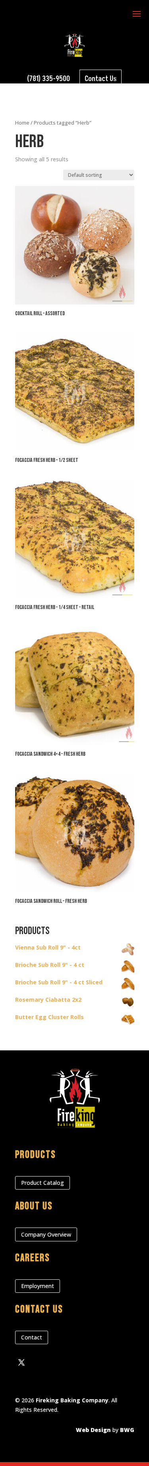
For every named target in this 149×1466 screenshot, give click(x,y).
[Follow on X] (21, 1362)
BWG (127, 1430)
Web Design (93, 1430)
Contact (31, 1337)
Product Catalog (42, 1182)
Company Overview (46, 1234)
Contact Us (100, 79)
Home (22, 122)
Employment (37, 1286)
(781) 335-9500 (48, 79)
